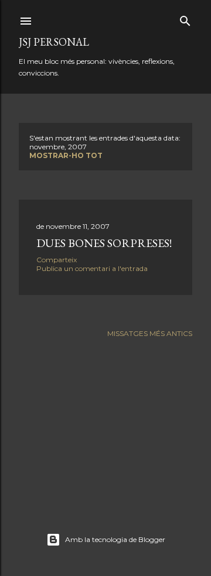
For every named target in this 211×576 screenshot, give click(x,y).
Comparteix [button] (56, 259)
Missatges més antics (149, 333)
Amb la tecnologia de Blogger (115, 539)
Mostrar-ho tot (66, 155)
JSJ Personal (54, 42)
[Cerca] (185, 18)
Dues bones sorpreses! (104, 243)
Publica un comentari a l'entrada (92, 268)
